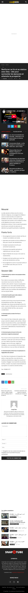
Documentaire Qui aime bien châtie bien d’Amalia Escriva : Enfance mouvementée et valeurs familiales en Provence (17, 162)
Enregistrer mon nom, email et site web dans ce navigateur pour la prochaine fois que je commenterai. (13, 452)
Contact (14, 588)
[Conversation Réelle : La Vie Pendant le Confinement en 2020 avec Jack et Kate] (5, 144)
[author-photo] (14, 407)
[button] (2, 2)
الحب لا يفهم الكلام (13, 517)
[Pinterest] (15, 126)
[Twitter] (12, 126)
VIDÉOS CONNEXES (5, 131)
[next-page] (26, 131)
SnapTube (5, 78)
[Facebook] (9, 126)
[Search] (26, 2)
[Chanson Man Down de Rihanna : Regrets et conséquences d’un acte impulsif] (5, 151)
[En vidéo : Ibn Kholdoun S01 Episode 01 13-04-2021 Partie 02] (5, 522)
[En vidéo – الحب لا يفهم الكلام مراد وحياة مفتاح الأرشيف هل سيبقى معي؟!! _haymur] (5, 515)
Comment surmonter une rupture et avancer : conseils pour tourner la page (20, 393)
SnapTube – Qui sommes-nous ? (8, 587)
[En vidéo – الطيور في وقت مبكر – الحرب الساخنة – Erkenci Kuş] (5, 543)
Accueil (2, 64)
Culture (7, 64)
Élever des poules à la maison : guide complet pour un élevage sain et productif (6, 393)
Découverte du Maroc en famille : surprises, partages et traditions (17, 170)
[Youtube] (17, 582)
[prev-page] (23, 131)
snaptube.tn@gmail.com (18, 572)
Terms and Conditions (20, 587)
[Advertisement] (14, 18)
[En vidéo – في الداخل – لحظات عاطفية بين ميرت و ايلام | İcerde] (5, 529)
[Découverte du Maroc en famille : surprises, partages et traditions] (5, 170)
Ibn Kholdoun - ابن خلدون (14, 524)
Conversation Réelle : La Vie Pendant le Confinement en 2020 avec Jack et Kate (17, 145)
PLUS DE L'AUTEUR (17, 131)
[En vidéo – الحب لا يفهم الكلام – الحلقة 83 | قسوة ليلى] (5, 536)
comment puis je (9, 373)
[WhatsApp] (19, 126)
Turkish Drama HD (13, 530)
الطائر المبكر (12, 544)
